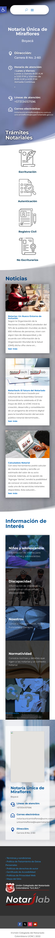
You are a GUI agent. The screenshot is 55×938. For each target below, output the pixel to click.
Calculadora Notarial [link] (19, 463)
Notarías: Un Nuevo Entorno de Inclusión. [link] (24, 317)
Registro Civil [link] (27, 231)
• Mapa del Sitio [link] (14, 879)
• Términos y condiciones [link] (18, 858)
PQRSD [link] (13, 691)
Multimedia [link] (12, 713)
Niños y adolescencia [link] (26, 548)
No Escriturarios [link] (27, 260)
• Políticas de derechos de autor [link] (22, 868)
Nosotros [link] (16, 619)
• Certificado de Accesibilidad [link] (20, 872)
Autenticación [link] (27, 201)
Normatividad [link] (20, 654)
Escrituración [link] (27, 171)
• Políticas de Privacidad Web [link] (21, 875)
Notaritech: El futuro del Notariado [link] (26, 390)
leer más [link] (12, 349)
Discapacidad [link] (20, 581)
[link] (3, 9)
